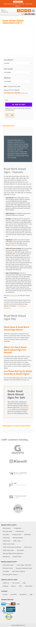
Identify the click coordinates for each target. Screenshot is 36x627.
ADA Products (7, 528)
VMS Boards (6, 556)
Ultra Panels (20, 550)
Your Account (16, 583)
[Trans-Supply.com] (6, 11)
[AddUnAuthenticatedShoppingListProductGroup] (7, 115)
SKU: (5, 86)
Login (31, 594)
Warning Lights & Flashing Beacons (13, 553)
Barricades (6, 534)
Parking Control (16, 534)
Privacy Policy (29, 586)
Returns (13, 586)
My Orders (14, 594)
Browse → (18, 6)
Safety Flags (6, 537)
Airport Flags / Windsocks (24, 565)
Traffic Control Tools (8, 544)
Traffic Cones (17, 541)
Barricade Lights (7, 531)
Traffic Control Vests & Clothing (12, 547)
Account (5, 594)
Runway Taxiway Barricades (24, 568)
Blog (24, 583)
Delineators (27, 534)
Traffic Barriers (19, 531)
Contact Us (6, 583)
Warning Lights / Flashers (10, 574)
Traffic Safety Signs (8, 550)
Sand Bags (6, 571)
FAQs (20, 586)
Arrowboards (17, 528)
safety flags (13, 245)
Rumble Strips (17, 556)
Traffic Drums (28, 547)
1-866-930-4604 (29, 14)
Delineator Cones (8, 568)
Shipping (5, 586)
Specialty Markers (18, 537)
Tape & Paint (6, 541)
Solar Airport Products (18, 571)
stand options (13, 295)
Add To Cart (20, 104)
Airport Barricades (8, 565)
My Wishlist (23, 594)
